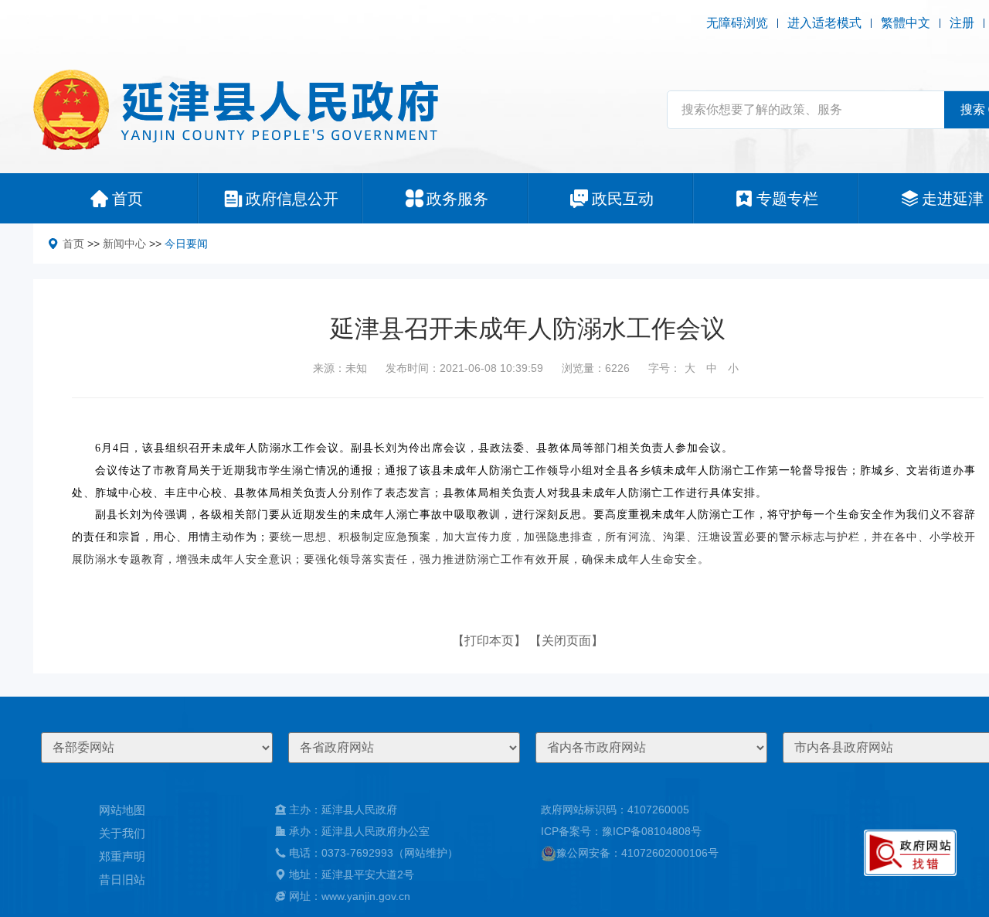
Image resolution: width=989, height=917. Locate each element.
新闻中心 (124, 243)
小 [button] (733, 368)
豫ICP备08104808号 (652, 831)
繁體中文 (905, 22)
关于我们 (122, 833)
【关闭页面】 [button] (566, 640)
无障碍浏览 (737, 22)
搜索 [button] (972, 109)
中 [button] (711, 368)
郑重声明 (122, 856)
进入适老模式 (824, 22)
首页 (73, 243)
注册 (962, 22)
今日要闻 (186, 243)
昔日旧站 (122, 879)
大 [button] (690, 368)
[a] (910, 853)
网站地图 (122, 809)
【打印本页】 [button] (489, 640)
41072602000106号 (670, 853)
